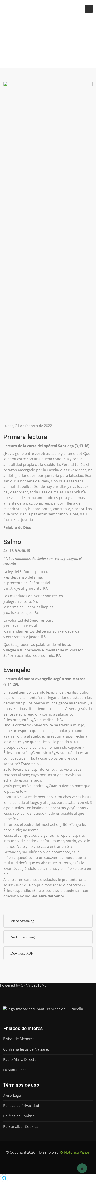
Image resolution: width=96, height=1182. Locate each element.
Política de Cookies (19, 1116)
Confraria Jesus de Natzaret (26, 1049)
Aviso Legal (12, 1095)
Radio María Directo (20, 1059)
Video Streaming (22, 921)
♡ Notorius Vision (75, 1152)
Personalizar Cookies (20, 1126)
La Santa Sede (15, 1069)
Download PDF (21, 953)
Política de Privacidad (21, 1105)
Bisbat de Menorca (19, 1038)
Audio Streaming (22, 937)
